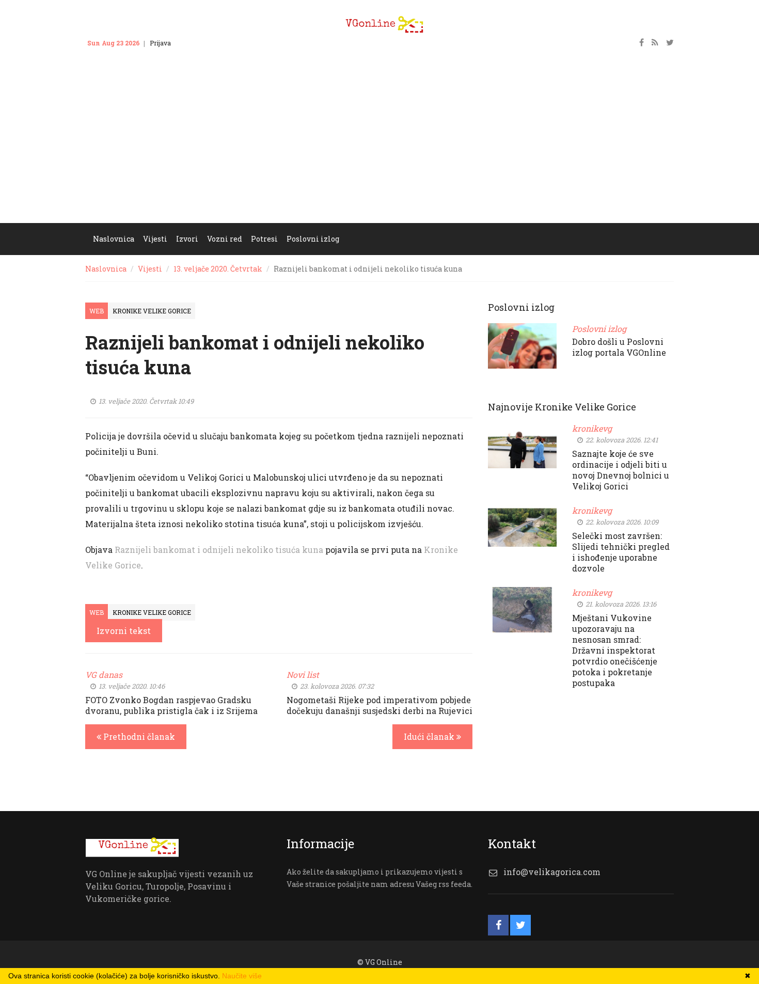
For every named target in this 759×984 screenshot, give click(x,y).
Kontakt (192, 43)
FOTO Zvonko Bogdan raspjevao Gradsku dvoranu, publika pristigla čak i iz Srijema (171, 705)
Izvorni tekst (124, 630)
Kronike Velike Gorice (152, 311)
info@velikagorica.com (551, 871)
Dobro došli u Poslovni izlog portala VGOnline (619, 347)
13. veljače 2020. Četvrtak (217, 269)
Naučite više (242, 976)
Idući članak (430, 736)
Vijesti (150, 269)
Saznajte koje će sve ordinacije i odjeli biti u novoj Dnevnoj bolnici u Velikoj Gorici (620, 469)
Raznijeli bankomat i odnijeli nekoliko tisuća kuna (219, 549)
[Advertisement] (379, 145)
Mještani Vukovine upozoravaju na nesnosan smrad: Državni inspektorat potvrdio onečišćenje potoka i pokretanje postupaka (614, 650)
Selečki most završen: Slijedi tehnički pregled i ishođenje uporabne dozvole (621, 552)
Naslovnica (105, 269)
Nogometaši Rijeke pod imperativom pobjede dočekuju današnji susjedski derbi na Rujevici (379, 705)
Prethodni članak (138, 736)
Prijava (160, 43)
